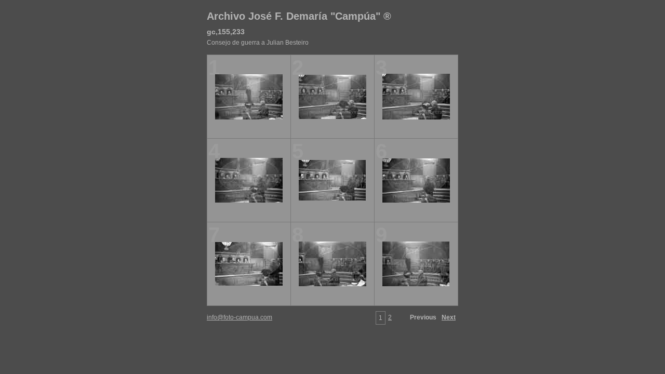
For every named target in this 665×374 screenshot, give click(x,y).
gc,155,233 (226, 32)
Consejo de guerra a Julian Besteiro (258, 42)
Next (449, 317)
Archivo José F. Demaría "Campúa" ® (299, 16)
